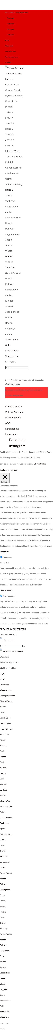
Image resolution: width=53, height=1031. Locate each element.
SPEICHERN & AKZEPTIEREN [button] (13, 629)
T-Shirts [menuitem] (3, 768)
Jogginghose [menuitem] (5, 890)
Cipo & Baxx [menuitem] (5, 718)
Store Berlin (11, 350)
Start (7, 380)
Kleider (9, 301)
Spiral (8, 179)
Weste (8, 251)
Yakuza (9, 112)
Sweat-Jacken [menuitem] (6, 873)
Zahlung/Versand (14, 412)
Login (7, 40)
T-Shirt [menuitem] (2, 851)
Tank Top (10, 201)
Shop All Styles (13, 73)
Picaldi (9, 107)
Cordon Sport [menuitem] (5, 723)
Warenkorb (9, 46)
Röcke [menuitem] (2, 978)
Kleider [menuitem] (3, 962)
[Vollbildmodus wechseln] (3, 1023)
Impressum (11, 434)
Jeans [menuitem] (2, 895)
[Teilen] (6, 1023)
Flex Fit (9, 145)
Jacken (9, 212)
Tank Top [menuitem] (3, 856)
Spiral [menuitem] (2, 829)
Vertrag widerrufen (11, 57)
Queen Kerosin (13, 168)
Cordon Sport (12, 90)
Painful (9, 162)
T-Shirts (9, 123)
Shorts (8, 245)
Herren (9, 129)
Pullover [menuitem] (3, 884)
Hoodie (9, 223)
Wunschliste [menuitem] (5, 1017)
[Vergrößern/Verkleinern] (1, 1023)
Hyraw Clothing (13, 95)
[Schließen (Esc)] (8, 1023)
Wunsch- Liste (10, 51)
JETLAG (9, 140)
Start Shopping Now (8, 668)
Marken (9, 79)
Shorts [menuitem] (2, 901)
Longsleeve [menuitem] (4, 862)
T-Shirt (9, 195)
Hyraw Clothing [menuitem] (6, 729)
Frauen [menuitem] (3, 757)
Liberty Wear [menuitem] (5, 801)
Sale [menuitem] (2, 1006)
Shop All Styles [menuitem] (6, 701)
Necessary (7, 557)
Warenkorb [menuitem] (4, 685)
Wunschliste (12, 356)
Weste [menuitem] (2, 906)
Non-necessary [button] (6, 590)
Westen (9, 306)
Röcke (8, 317)
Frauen (9, 118)
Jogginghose (12, 234)
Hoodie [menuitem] (3, 879)
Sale (7, 345)
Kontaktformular (13, 406)
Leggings (10, 328)
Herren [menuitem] (3, 773)
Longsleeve (11, 206)
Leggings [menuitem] (3, 989)
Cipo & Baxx (12, 84)
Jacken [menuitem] (3, 867)
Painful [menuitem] (2, 812)
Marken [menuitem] (3, 707)
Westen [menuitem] (3, 967)
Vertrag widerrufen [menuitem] (7, 696)
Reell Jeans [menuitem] (4, 823)
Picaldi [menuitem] (2, 740)
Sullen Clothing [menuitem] (6, 834)
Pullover (9, 229)
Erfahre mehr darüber (8, 470)
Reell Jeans (11, 173)
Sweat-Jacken (13, 217)
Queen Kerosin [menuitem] (6, 818)
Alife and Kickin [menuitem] (6, 806)
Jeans (8, 240)
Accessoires (12, 339)
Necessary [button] (4, 551)
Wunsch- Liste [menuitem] (6, 690)
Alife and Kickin (13, 156)
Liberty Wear (12, 151)
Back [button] (2, 712)
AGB (7, 423)
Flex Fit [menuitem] (3, 795)
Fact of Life (11, 101)
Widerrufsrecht (13, 417)
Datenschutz (12, 428)
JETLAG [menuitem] (3, 790)
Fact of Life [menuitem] (4, 734)
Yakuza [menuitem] (3, 745)
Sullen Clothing (13, 184)
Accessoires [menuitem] (5, 1000)
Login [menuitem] (2, 679)
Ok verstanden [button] (40, 464)
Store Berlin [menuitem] (4, 1012)
